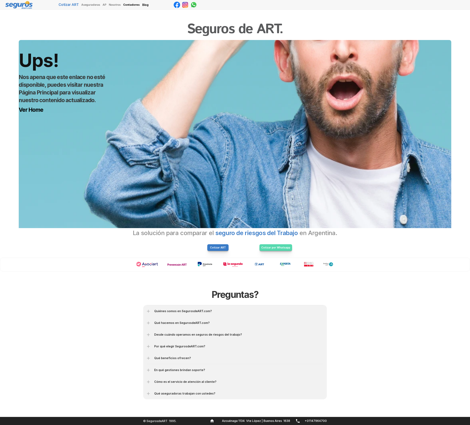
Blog (145, 5)
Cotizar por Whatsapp (275, 247)
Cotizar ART (69, 5)
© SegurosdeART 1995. (160, 421)
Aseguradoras (90, 4)
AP (104, 4)
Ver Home (31, 109)
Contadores (131, 4)
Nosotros (115, 4)
